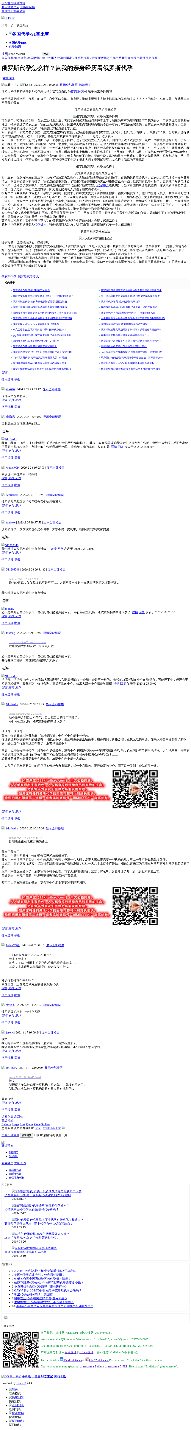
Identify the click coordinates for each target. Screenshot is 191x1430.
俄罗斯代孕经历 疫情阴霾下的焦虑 (31, 290)
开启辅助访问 (10, 7)
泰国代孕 (15, 1170)
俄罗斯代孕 (81, 58)
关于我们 (15, 1376)
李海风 (10, 416)
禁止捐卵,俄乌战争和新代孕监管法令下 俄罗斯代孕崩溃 (130, 368)
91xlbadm (11, 439)
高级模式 (7, 1120)
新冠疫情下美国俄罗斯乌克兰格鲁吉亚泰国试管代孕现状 (131, 290)
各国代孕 (18, 42)
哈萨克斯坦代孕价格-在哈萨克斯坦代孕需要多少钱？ (49, 1282)
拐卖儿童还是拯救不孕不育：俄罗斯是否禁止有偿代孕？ (131, 340)
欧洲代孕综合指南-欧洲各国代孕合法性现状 (124, 324)
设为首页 (7, 3)
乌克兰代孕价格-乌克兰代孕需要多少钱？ (31, 1237)
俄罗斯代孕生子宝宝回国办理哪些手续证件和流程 (127, 363)
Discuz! (21, 1383)
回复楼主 (7, 1163)
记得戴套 (12, 495)
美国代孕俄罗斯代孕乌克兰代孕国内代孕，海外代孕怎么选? (45, 312)
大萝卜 (10, 1005)
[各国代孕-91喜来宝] (29, 34)
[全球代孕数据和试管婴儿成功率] (34, 1248)
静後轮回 (7, 1145)
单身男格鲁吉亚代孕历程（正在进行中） (41, 1286)
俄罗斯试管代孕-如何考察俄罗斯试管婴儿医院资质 (40, 301)
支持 (11, 400)
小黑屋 (36, 1376)
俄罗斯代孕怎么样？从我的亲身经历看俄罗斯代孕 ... (126, 58)
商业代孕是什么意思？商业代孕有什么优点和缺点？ (38, 1223)
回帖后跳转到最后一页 (52, 1135)
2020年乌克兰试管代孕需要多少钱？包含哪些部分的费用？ (54, 1306)
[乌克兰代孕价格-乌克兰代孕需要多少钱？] (41, 1233)
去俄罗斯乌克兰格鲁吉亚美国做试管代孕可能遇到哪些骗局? (133, 318)
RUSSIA (11, 1067)
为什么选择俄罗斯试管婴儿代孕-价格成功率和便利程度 (130, 296)
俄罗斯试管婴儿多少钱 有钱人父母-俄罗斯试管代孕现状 (42, 318)
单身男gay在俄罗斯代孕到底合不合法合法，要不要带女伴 (132, 357)
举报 (17, 379)
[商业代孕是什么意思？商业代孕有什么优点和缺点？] (48, 1219)
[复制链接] (8, 78)
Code (37, 1124)
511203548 (11, 545)
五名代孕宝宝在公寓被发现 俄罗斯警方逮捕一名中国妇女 (131, 352)
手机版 (26, 1376)
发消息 (13, 1156)
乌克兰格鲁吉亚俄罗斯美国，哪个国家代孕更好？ (39, 329)
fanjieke (10, 522)
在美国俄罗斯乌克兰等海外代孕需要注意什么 (125, 335)
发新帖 (18, 1116)
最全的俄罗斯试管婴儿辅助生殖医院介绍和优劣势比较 (42, 368)
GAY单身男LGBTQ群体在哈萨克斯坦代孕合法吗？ (48, 1290)
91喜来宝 (47, 1376)
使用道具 (7, 379)
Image (15, 1124)
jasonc (10, 1032)
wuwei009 (12, 467)
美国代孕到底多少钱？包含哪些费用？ (39, 1274)
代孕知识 (15, 46)
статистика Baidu (91, 1366)
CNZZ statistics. (99, 1360)
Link (22, 1124)
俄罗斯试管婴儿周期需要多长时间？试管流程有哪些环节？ (132, 329)
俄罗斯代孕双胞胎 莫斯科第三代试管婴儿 (35, 346)
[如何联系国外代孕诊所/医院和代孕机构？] (40, 1205)
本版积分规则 (10, 1135)
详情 (114, 446)
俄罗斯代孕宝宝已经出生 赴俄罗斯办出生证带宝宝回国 (42, 352)
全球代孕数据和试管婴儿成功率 (25, 1252)
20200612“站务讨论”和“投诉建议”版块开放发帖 (45, 1270)
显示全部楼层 (69, 84)
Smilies (45, 1124)
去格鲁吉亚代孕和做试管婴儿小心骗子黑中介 (44, 1302)
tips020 (10, 389)
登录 (4, 11)
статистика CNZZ (116, 1366)
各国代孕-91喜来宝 (13, 58)
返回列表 (7, 1116)
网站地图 (60, 1376)
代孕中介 (103, 185)
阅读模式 (85, 84)
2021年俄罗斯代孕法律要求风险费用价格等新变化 (40, 363)
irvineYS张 (13, 945)
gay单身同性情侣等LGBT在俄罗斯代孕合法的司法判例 (42, 335)
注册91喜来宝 (16, 11)
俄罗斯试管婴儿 (28, 276)
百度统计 (70, 1352)
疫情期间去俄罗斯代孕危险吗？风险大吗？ (124, 346)
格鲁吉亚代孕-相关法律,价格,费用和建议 (40, 1298)
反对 (18, 400)
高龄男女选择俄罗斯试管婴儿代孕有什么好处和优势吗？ (43, 296)
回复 (4, 372)
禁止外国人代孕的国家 (57, 58)
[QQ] (5, 1376)
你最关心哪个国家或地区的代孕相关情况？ (42, 1278)
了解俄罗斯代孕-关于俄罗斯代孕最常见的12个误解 (40, 357)
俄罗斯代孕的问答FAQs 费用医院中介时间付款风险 (128, 312)
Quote (29, 1124)
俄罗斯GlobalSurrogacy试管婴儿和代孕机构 (36, 324)
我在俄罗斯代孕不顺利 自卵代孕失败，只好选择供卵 (129, 307)
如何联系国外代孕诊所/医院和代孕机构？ (31, 1209)
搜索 (4, 53)
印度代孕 (15, 1174)
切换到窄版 (27, 7)
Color (7, 1124)
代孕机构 (40, 224)
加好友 (13, 1152)
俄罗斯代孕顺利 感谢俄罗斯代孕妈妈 (120, 301)
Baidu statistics (72, 1360)
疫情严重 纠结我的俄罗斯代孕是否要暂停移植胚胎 (40, 307)
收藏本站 (19, 3)
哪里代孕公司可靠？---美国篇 (33, 1294)
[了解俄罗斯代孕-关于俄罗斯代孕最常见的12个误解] (47, 1191)
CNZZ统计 (86, 1352)
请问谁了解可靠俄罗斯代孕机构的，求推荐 (36, 340)
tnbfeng (9, 608)
